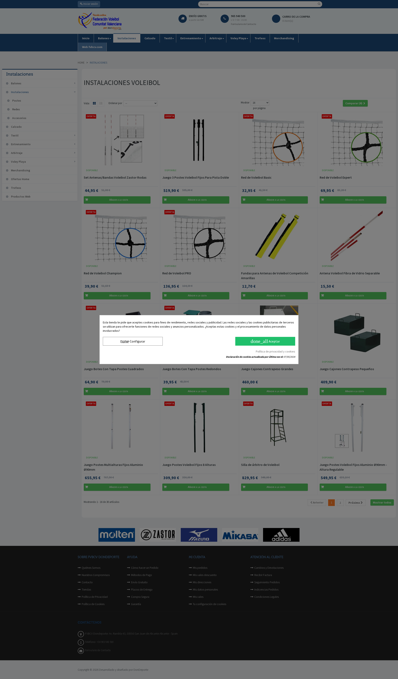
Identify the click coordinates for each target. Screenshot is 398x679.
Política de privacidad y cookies (275, 351)
